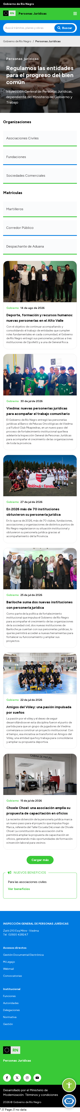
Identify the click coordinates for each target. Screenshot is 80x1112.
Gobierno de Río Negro (17, 41)
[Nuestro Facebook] (7, 1078)
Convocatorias (12, 976)
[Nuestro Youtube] (37, 1078)
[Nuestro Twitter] (17, 1078)
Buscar (67, 28)
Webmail (8, 969)
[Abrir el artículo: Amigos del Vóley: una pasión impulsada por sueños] (40, 673)
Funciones (9, 996)
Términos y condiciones (41, 1095)
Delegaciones (11, 1010)
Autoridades (11, 1003)
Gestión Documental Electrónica (23, 955)
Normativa (10, 1017)
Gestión (8, 1024)
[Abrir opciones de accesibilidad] (69, 1085)
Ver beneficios (19, 889)
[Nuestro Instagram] (27, 1078)
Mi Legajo (9, 962)
